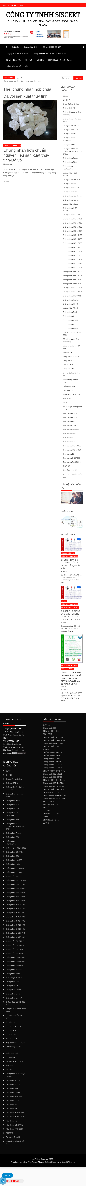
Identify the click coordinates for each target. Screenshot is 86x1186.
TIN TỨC (28, 60)
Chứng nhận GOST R (71, 179)
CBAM (65, 96)
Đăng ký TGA (68, 361)
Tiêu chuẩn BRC (69, 421)
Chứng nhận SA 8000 (52, 761)
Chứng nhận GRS (70, 184)
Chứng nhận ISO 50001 (72, 292)
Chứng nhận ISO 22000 (72, 255)
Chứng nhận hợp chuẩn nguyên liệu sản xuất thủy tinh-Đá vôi (26, 155)
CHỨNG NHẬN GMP (51, 755)
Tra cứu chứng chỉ (70, 470)
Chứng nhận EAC (70, 144)
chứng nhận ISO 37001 (72, 279)
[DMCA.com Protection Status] (19, 754)
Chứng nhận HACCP (71, 188)
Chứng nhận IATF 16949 (16, 880)
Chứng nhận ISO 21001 (72, 251)
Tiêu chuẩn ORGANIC (71, 458)
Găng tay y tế (68, 369)
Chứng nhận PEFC (70, 304)
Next (80, 522)
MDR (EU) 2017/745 (71, 394)
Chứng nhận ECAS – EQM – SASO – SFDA (50, 53)
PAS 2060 (67, 398)
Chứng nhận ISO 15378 (72, 239)
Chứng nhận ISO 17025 (72, 243)
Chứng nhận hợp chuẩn (72, 196)
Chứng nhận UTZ (70, 324)
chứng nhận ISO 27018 (72, 275)
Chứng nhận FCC (70, 162)
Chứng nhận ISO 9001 (72, 296)
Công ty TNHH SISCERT (43, 14)
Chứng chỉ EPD (69, 108)
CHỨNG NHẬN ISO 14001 (54, 771)
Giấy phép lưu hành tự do (16, 1042)
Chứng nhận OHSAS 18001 (54, 786)
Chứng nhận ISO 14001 (72, 219)
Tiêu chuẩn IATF (69, 433)
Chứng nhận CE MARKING (69, 556)
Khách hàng (68, 511)
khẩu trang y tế (69, 386)
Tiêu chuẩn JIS (68, 454)
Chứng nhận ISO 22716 (72, 263)
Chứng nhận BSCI (70, 134)
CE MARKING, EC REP (52, 47)
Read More (6, 182)
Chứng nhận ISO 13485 (72, 215)
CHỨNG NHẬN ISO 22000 (54, 740)
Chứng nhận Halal (70, 192)
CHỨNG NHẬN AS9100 (53, 737)
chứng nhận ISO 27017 (72, 271)
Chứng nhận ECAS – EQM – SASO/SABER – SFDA (72, 151)
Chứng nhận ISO (30, 47)
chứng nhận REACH (71, 308)
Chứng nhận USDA (70, 320)
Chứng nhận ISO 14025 (72, 223)
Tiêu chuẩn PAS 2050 (72, 462)
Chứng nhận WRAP (71, 328)
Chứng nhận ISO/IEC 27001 (54, 783)
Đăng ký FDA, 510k (71, 356)
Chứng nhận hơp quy (71, 200)
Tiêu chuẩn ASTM (70, 413)
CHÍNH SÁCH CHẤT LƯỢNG (17, 66)
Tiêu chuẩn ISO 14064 (72, 450)
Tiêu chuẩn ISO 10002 (72, 446)
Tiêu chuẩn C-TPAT (71, 425)
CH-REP (66, 100)
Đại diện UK (67, 352)
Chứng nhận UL (69, 316)
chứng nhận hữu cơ (70, 204)
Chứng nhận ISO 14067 (72, 231)
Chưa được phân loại (12, 145)
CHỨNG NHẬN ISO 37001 (54, 789)
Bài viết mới (68, 534)
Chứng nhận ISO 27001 (72, 267)
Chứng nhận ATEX (70, 129)
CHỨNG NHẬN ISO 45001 (54, 780)
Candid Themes (68, 1162)
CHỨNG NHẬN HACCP (52, 752)
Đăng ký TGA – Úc (13, 60)
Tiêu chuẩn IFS (69, 442)
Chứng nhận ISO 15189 (72, 235)
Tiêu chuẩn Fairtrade (71, 429)
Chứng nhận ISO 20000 (72, 247)
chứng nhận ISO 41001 (72, 284)
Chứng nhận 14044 (71, 125)
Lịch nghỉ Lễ (68, 390)
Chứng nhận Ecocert (71, 158)
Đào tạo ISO (68, 365)
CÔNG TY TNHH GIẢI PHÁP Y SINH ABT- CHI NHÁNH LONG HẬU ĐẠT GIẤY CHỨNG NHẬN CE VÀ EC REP (71, 523)
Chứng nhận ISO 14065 (72, 227)
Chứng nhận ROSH (70, 312)
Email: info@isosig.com (12, 744)
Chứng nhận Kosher (71, 300)
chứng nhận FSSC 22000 (16, 848)
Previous (63, 522)
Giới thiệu (15, 47)
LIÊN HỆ (40, 60)
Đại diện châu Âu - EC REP (69, 607)
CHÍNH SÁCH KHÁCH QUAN (60, 60)
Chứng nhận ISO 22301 (72, 259)
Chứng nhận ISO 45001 (72, 288)
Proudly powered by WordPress (24, 1162)
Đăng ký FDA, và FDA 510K (17, 53)
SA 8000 (66, 402)
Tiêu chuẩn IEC (69, 438)
